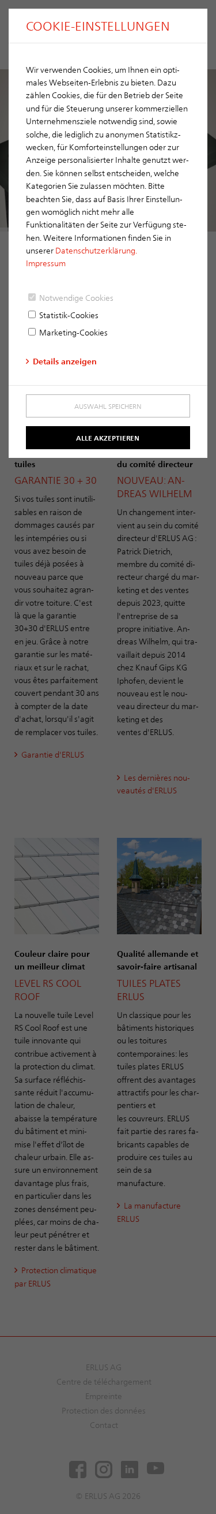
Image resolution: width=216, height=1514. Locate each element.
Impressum (46, 263)
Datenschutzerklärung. (96, 250)
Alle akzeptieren (107, 437)
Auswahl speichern (108, 406)
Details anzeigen (65, 361)
